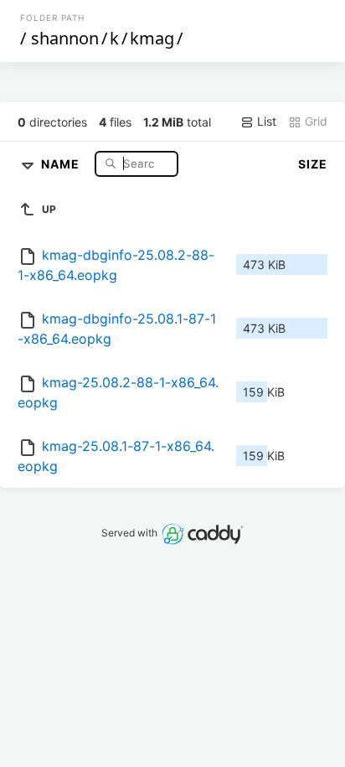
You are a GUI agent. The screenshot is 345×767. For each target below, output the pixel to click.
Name (62, 163)
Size (312, 164)
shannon (65, 38)
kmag (152, 38)
